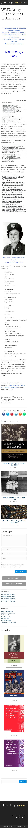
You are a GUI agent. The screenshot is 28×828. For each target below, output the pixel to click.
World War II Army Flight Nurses (8, 622)
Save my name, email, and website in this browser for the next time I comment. (12, 566)
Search (22, 781)
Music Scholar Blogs (6, 615)
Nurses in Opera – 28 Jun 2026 (8, 596)
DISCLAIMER (20, 817)
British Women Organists (7, 611)
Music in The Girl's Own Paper (8, 613)
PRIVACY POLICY (18, 816)
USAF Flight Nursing (6, 620)
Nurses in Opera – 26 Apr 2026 (8, 601)
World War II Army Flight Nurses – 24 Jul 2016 (14, 464)
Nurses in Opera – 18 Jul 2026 (8, 594)
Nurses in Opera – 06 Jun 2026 (8, 598)
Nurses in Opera (5, 618)
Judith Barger (7, 397)
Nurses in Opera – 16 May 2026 (8, 600)
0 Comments (7, 402)
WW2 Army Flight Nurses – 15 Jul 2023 (14, 498)
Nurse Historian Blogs (9, 399)
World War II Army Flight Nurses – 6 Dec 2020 (14, 521)
